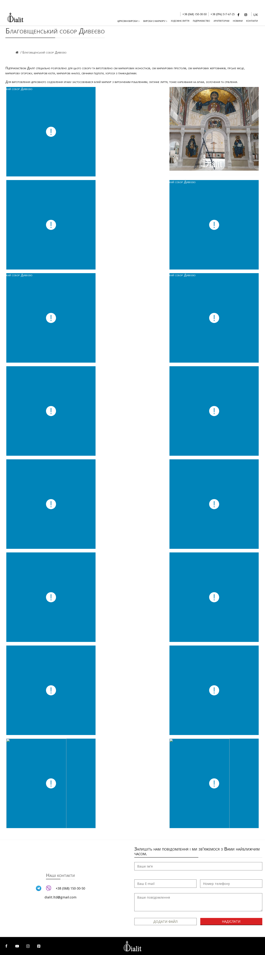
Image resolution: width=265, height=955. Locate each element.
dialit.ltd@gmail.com (60, 897)
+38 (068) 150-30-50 (194, 14)
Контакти (252, 20)
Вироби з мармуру (154, 21)
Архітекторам (221, 20)
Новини (238, 20)
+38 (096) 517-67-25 (222, 14)
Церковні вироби (127, 21)
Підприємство (201, 20)
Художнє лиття (180, 20)
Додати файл (165, 921)
